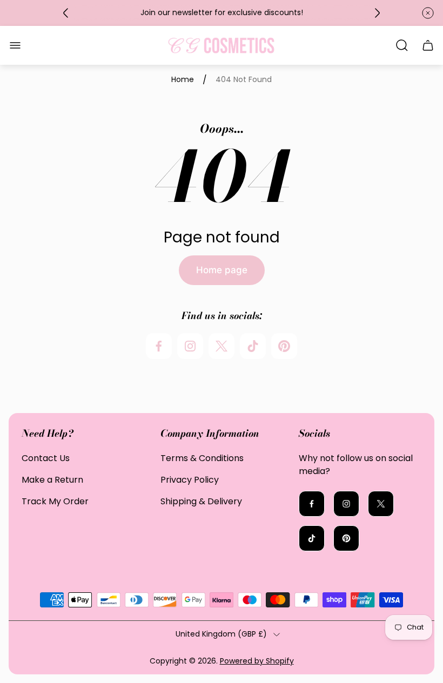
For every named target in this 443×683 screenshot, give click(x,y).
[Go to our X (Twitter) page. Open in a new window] (221, 346)
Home (182, 80)
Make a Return (52, 480)
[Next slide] (377, 12)
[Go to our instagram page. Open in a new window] (190, 346)
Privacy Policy (189, 480)
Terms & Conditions (202, 458)
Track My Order (55, 501)
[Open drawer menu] (15, 45)
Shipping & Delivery (201, 501)
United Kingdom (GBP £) (221, 634)
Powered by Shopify (257, 660)
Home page (221, 270)
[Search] (402, 45)
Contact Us (46, 458)
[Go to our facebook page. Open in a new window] (159, 346)
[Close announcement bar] (427, 12)
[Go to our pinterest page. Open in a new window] (284, 346)
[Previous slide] (65, 12)
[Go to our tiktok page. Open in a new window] (253, 346)
